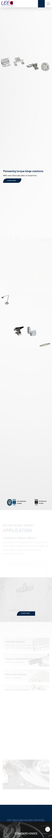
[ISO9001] (40, 502)
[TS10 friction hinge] (27, 576)
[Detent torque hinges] (26, 680)
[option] (26, 576)
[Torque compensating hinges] (26, 649)
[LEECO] (7, 3)
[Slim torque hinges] (26, 665)
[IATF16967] (16, 502)
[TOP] (47, 829)
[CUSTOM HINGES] (26, 633)
